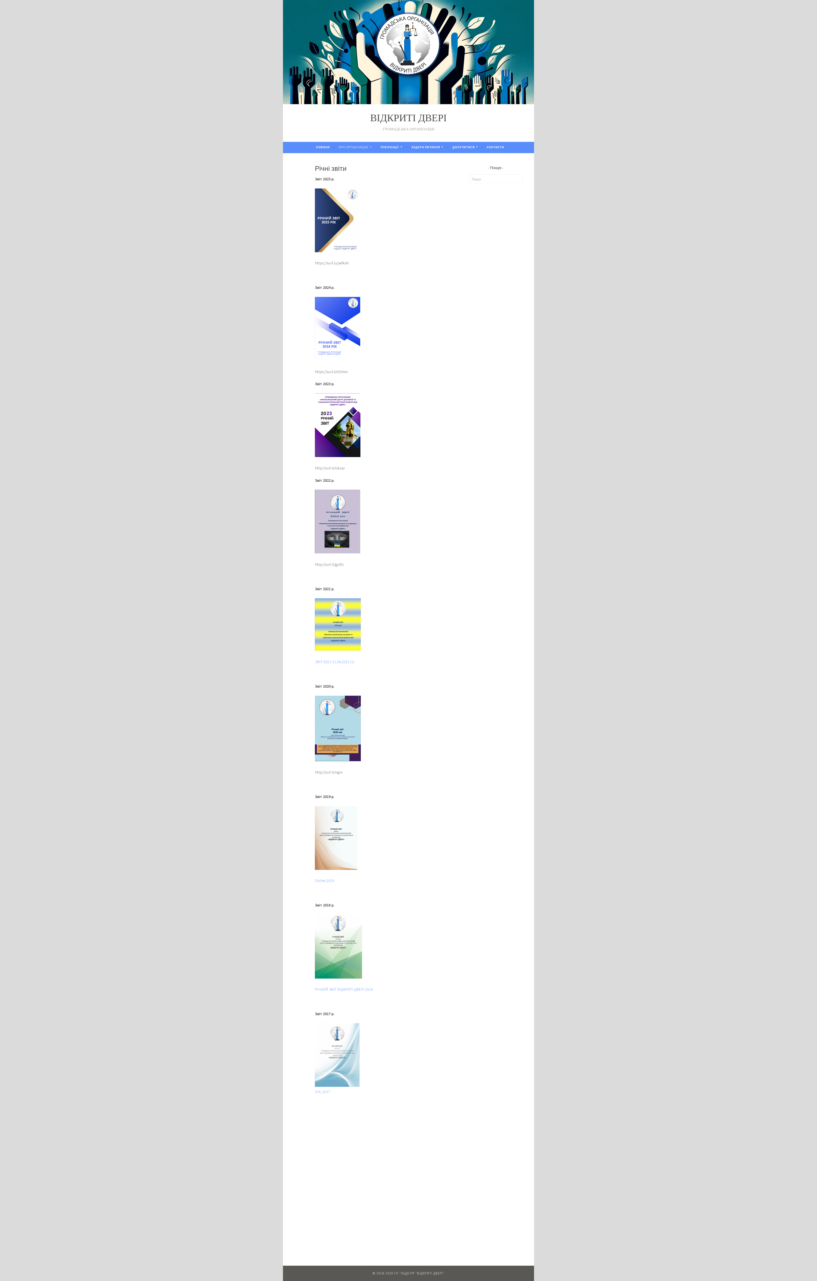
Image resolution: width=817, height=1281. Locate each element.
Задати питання (425, 147)
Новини (323, 147)
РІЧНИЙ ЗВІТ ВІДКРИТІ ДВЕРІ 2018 (344, 989)
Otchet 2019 (324, 880)
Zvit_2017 (322, 1091)
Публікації (390, 147)
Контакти (495, 147)
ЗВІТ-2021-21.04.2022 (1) (334, 661)
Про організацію (353, 147)
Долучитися (463, 147)
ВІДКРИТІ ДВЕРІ (408, 119)
